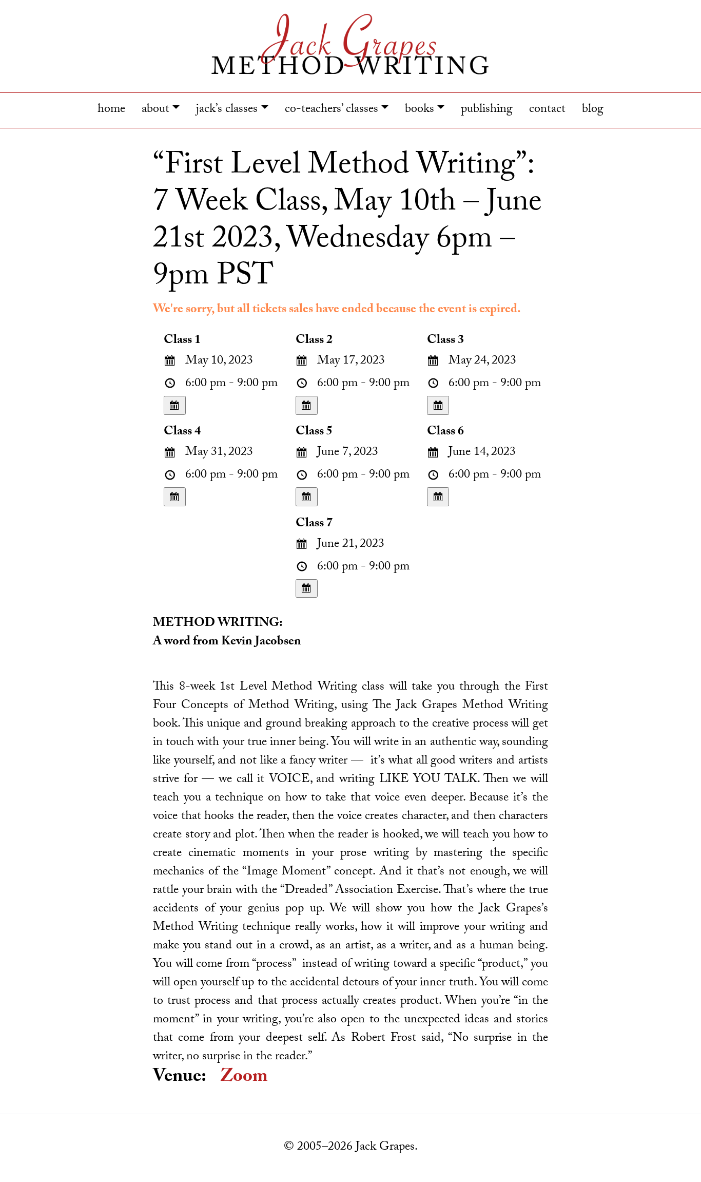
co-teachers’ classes (331, 110)
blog (592, 110)
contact (547, 110)
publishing (487, 110)
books (419, 110)
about (155, 110)
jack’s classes (227, 110)
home (111, 110)
